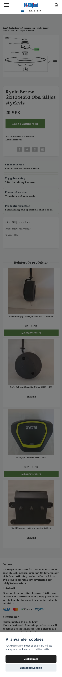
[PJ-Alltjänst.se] (31, 5)
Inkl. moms (35, 10)
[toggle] (6, 5)
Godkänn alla (31, 658)
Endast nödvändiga (31, 667)
